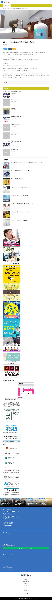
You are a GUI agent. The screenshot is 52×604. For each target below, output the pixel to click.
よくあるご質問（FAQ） (26, 590)
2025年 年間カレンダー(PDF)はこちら (12, 398)
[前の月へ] (28, 383)
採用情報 (26, 585)
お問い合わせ (26, 588)
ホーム (26, 577)
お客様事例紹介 (26, 581)
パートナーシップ (26, 587)
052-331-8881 (10, 511)
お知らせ (7, 5)
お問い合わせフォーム (11, 517)
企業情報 (26, 583)
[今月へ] (30, 383)
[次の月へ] (33, 383)
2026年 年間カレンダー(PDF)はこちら (12, 399)
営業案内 (26, 579)
